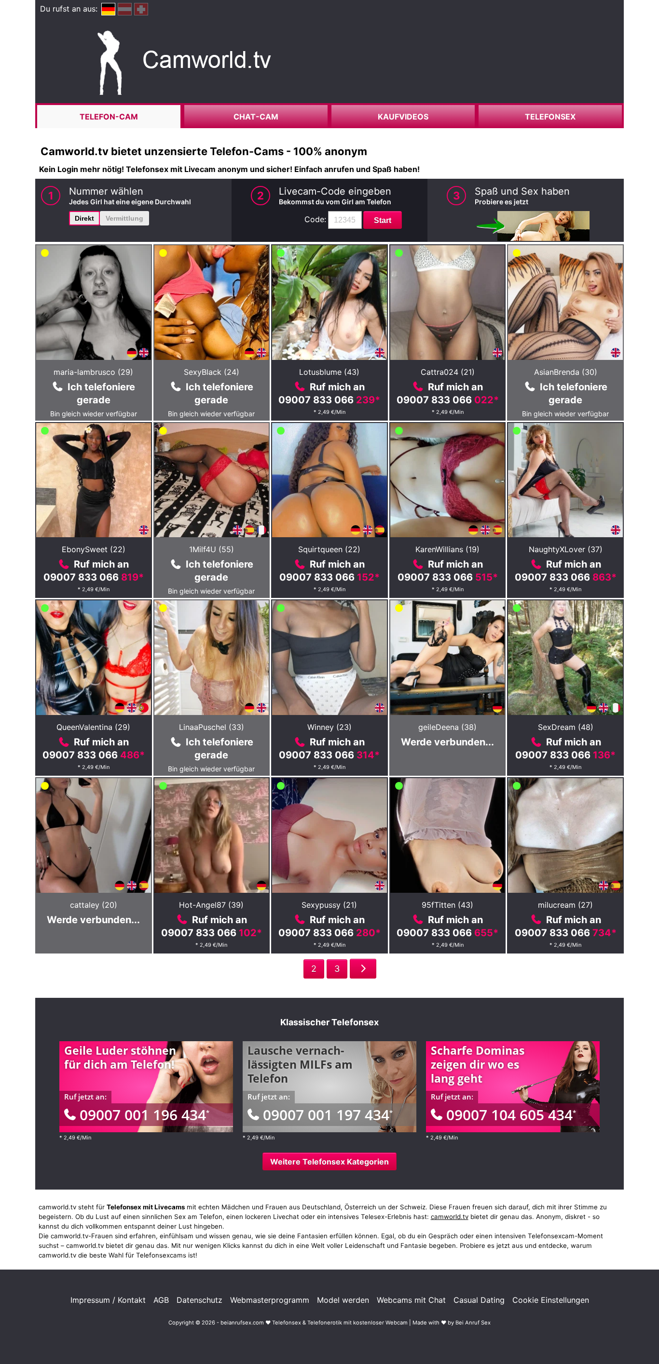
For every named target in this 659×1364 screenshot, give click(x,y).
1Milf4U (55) (211, 549)
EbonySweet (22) (93, 549)
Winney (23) (329, 727)
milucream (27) (565, 905)
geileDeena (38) (447, 727)
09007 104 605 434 (511, 1115)
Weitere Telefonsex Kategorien (329, 1161)
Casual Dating (479, 1300)
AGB (161, 1300)
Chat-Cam (255, 116)
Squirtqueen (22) (329, 549)
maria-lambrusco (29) (93, 372)
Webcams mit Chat (411, 1300)
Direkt (84, 218)
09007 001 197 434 (328, 1115)
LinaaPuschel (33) (211, 727)
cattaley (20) (93, 905)
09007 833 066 (329, 400)
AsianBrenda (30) (565, 372)
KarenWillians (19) (447, 549)
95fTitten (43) (447, 905)
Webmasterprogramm (269, 1300)
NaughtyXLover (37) (566, 549)
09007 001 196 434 (144, 1115)
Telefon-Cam (109, 116)
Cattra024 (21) (448, 372)
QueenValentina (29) (93, 727)
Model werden (343, 1300)
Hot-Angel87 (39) (211, 905)
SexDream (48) (565, 727)
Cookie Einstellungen (550, 1300)
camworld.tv (449, 1216)
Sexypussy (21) (329, 905)
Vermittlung (124, 218)
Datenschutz (199, 1300)
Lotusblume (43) (329, 372)
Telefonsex (550, 116)
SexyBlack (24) (211, 372)
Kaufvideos (403, 116)
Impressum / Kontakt (108, 1300)
